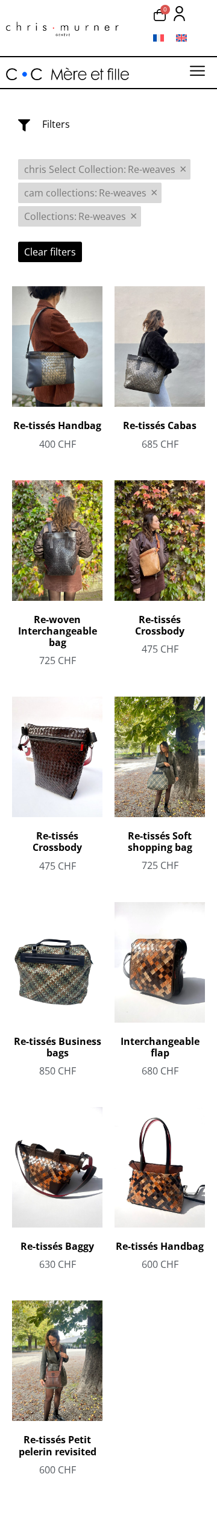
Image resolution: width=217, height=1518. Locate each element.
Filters (56, 124)
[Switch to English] (181, 37)
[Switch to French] (158, 37)
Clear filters (50, 252)
